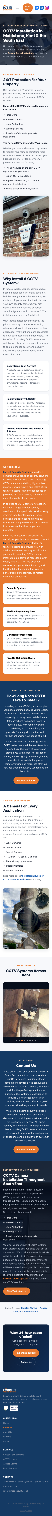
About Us (7, 1432)
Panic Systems (10, 1468)
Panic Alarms (31, 1311)
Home (6, 1423)
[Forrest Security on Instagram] (47, 8)
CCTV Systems (10, 1459)
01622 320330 (10, 1486)
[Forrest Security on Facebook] (37, 8)
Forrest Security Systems (21, 53)
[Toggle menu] (18, 8)
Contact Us (26, 1362)
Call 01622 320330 (26, 1353)
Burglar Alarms (29, 1308)
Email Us (27, 7)
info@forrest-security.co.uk (15, 1491)
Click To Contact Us (16, 1291)
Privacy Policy (26, 1511)
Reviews (7, 1437)
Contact (7, 1441)
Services (7, 1427)
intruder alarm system (15, 1278)
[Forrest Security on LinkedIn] (42, 8)
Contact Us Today (26, 780)
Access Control (10, 1464)
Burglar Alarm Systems (13, 1455)
